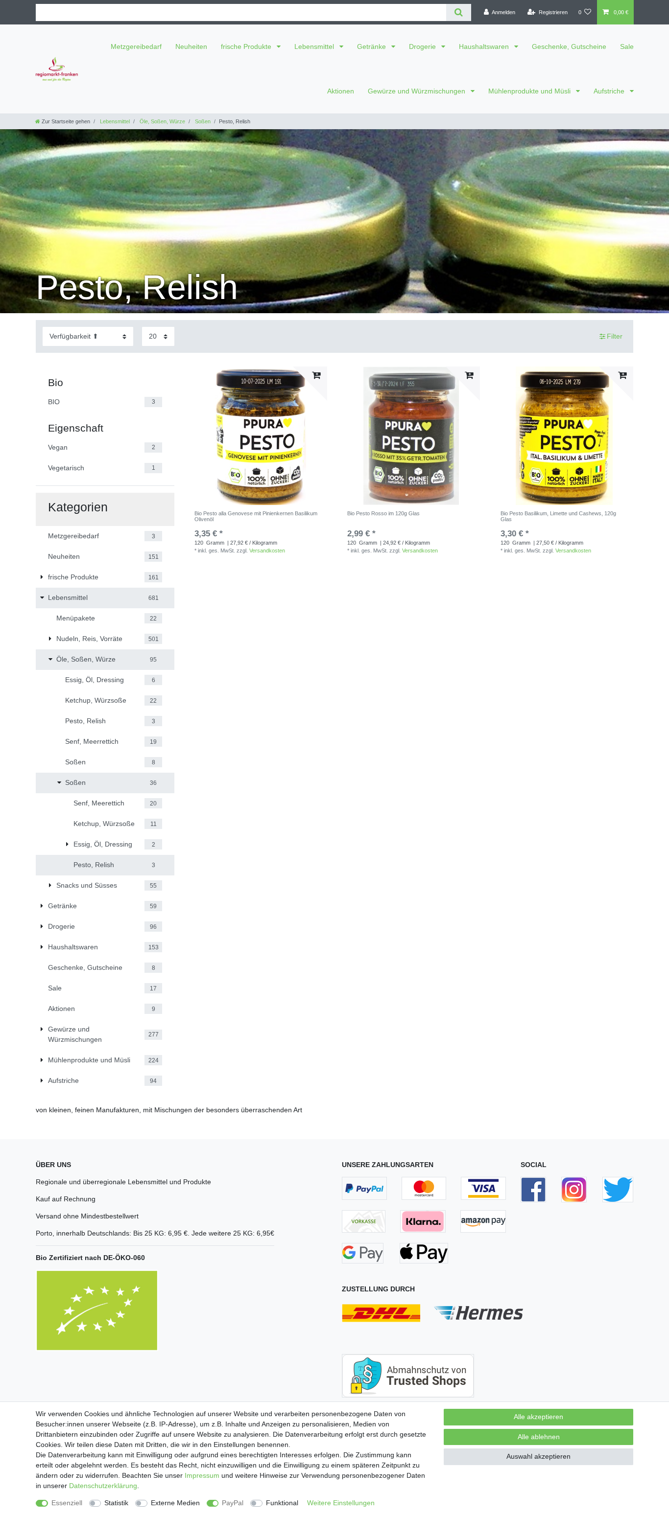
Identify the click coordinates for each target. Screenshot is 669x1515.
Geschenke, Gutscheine (569, 46)
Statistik (116, 1503)
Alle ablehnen (539, 1437)
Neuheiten (191, 46)
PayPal (232, 1503)
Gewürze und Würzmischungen (417, 91)
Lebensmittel (315, 46)
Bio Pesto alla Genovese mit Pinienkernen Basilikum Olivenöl (255, 516)
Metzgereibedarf (136, 46)
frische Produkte (247, 46)
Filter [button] (614, 336)
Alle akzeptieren (538, 1417)
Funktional (282, 1503)
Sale (627, 46)
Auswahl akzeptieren (538, 1456)
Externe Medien (175, 1503)
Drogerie (423, 46)
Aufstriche (610, 91)
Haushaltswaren (485, 46)
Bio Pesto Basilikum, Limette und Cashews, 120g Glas (558, 516)
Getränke (372, 46)
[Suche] (458, 12)
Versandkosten (267, 550)
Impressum (202, 1475)
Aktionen (340, 91)
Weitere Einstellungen (341, 1503)
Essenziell (66, 1503)
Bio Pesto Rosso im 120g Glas (383, 513)
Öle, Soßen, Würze (161, 121)
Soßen (202, 121)
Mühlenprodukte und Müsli (530, 91)
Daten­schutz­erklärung (103, 1486)
